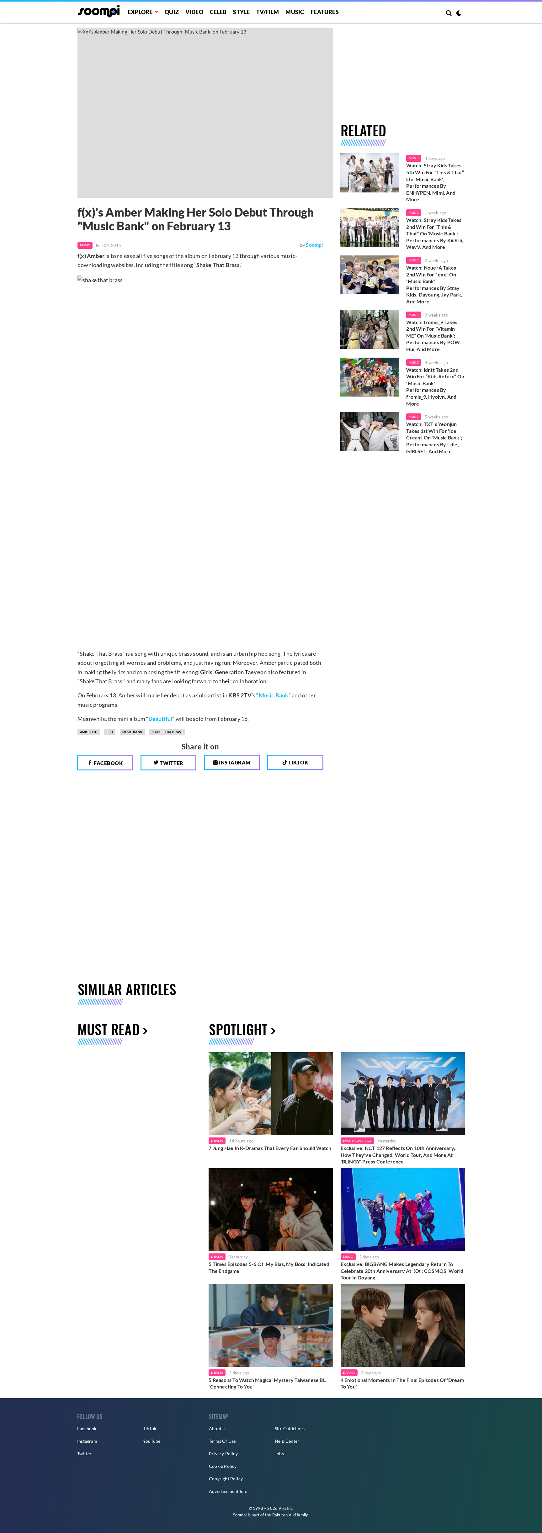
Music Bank (274, 695)
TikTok (149, 1428)
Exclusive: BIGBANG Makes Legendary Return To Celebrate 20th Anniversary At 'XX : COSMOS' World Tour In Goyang (402, 1270)
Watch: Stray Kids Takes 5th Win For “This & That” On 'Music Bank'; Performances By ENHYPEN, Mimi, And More (435, 182)
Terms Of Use (222, 1441)
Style (241, 11)
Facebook (108, 763)
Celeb (218, 11)
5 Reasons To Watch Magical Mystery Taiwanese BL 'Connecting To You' (267, 1383)
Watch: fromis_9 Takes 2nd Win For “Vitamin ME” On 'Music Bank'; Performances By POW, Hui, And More (433, 335)
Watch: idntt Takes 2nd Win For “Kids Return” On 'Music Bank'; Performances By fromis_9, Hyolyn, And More (435, 387)
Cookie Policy (223, 1466)
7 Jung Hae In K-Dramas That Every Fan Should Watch (270, 1148)
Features (325, 11)
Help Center (287, 1441)
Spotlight (238, 1029)
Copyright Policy (226, 1478)
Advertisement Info (228, 1491)
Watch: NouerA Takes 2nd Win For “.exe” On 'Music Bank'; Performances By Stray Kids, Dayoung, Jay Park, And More (434, 284)
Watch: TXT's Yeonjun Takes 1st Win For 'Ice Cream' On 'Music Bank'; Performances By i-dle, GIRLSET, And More (434, 437)
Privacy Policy (223, 1453)
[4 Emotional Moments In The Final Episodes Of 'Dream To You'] (403, 1325)
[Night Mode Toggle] (459, 13)
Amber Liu (88, 732)
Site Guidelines (290, 1428)
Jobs (279, 1453)
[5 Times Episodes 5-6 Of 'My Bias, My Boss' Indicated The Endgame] (271, 1209)
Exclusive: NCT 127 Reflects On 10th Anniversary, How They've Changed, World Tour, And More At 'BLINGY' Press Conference (398, 1154)
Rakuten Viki (284, 1514)
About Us (218, 1428)
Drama (217, 1140)
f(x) (110, 732)
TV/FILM (267, 11)
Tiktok (297, 762)
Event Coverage (357, 1140)
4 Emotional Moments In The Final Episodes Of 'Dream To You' (402, 1383)
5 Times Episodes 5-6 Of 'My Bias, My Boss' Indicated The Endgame (269, 1267)
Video (194, 11)
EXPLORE (140, 11)
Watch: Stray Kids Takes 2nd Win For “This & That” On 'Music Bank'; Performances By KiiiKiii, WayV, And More (434, 233)
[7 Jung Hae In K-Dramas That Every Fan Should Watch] (271, 1093)
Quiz (172, 11)
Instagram (234, 762)
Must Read (108, 1029)
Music (294, 11)
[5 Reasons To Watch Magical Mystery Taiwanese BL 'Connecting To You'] (271, 1325)
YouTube (151, 1441)
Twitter (171, 763)
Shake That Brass (167, 732)
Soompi (314, 245)
